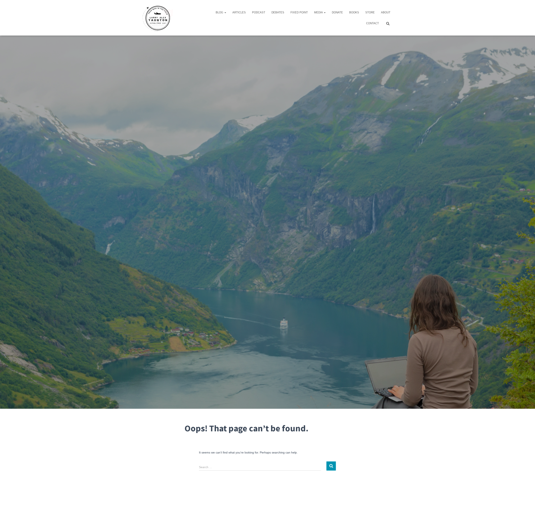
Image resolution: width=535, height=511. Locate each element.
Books (354, 12)
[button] (225, 12)
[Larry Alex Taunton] (157, 17)
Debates (277, 12)
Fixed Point (299, 12)
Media (319, 12)
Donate (337, 12)
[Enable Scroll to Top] (526, 502)
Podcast (258, 12)
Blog (220, 12)
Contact (372, 23)
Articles (239, 12)
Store (370, 12)
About (385, 12)
